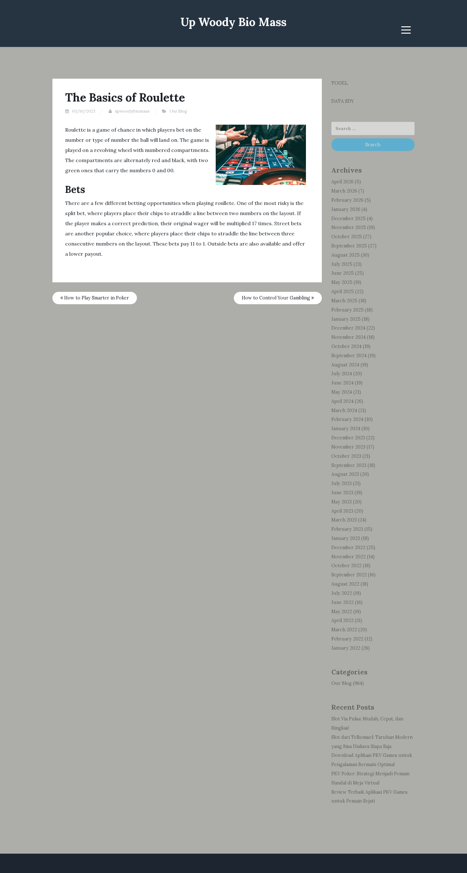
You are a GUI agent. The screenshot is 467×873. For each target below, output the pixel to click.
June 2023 (342, 493)
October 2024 (346, 346)
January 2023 (345, 538)
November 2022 (348, 557)
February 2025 (347, 310)
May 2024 (341, 392)
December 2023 (348, 438)
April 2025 (342, 291)
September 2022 (349, 575)
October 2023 (346, 456)
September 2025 (349, 246)
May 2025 (341, 282)
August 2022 (345, 584)
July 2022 (341, 593)
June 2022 (342, 602)
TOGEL (339, 83)
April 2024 (342, 401)
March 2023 (344, 520)
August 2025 (345, 255)
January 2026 (345, 209)
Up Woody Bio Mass (233, 22)
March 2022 (344, 630)
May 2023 (341, 502)
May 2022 (341, 611)
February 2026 (347, 200)
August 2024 (345, 365)
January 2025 (346, 319)
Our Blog (178, 111)
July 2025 (341, 264)
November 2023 (348, 447)
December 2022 (348, 547)
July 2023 (341, 483)
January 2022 (345, 648)
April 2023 (342, 511)
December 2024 (348, 328)
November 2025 (348, 227)
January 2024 (345, 428)
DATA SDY (342, 101)
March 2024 (344, 410)
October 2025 (346, 237)
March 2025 (344, 301)
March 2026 (344, 191)
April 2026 (342, 182)
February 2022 (347, 639)
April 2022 (342, 620)
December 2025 (348, 218)
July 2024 (341, 374)
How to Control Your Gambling (276, 298)
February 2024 (347, 419)
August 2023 (345, 474)
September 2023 (348, 465)
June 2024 (342, 383)
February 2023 (347, 529)
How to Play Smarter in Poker (96, 298)
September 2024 (349, 355)
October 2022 (346, 565)
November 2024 (348, 337)
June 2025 (342, 273)
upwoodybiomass (132, 111)
